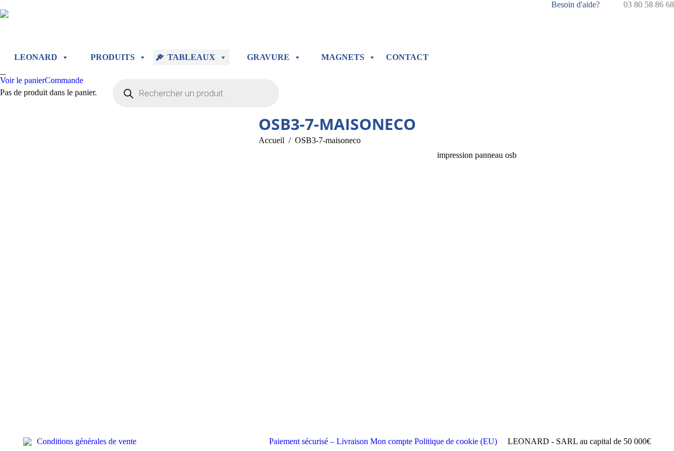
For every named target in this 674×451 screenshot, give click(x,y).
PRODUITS (113, 57)
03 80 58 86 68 (648, 4)
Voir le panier (22, 80)
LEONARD (35, 57)
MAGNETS (342, 57)
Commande (64, 80)
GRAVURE (268, 57)
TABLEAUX (191, 57)
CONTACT (407, 57)
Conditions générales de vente (86, 441)
